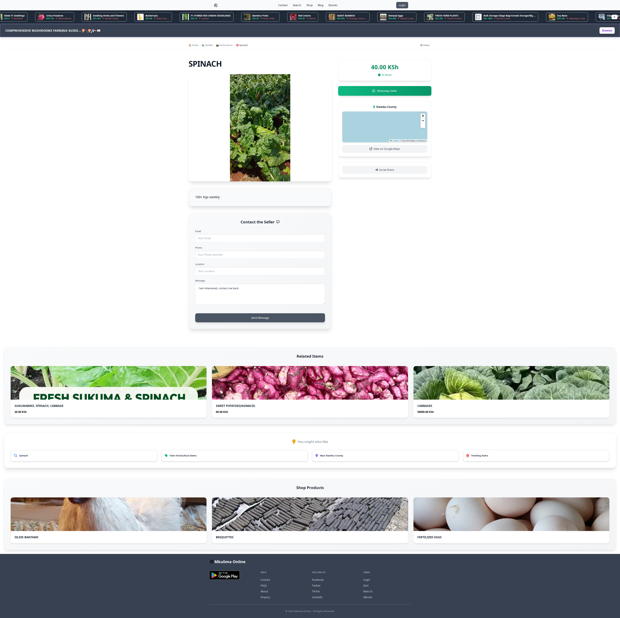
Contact (283, 5)
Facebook (318, 580)
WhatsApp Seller (387, 91)
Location (199, 264)
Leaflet (395, 140)
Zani (365, 585)
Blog (320, 5)
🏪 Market (207, 45)
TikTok (316, 591)
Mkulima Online (303, 611)
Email (198, 231)
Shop (309, 5)
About (264, 591)
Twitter (316, 585)
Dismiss (607, 30)
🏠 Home (193, 45)
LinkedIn (317, 597)
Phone (198, 247)
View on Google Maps (386, 149)
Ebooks (333, 5)
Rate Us (368, 591)
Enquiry (265, 597)
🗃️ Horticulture (224, 45)
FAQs (264, 585)
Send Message (260, 318)
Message (200, 280)
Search (297, 5)
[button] (422, 115)
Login (402, 5)
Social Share (386, 170)
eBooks (367, 597)
